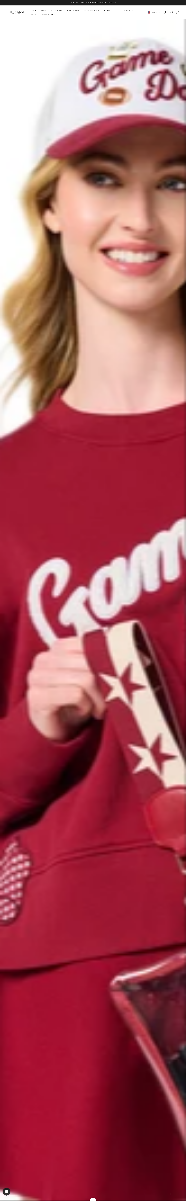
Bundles (128, 10)
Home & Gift (111, 10)
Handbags (73, 10)
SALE (33, 14)
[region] (93, 610)
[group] (93, 610)
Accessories (91, 10)
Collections (38, 10)
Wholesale (48, 14)
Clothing (56, 10)
